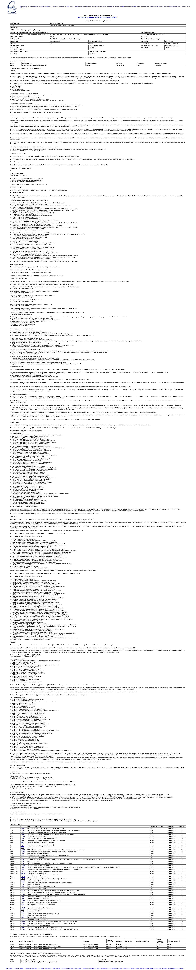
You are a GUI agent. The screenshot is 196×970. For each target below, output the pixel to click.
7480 (22, 863)
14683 (22, 884)
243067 (23, 828)
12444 (22, 867)
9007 (22, 871)
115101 (23, 881)
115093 (23, 925)
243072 (23, 852)
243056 (23, 921)
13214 (22, 840)
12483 (22, 912)
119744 (23, 842)
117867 (23, 875)
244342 (23, 836)
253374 (23, 894)
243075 (23, 830)
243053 (23, 929)
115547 (23, 914)
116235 (23, 908)
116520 (23, 883)
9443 (22, 853)
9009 (22, 859)
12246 (22, 855)
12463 (22, 917)
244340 (23, 900)
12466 (22, 898)
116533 (23, 890)
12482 (22, 904)
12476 (22, 844)
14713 (22, 919)
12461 (22, 861)
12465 (22, 896)
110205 (23, 892)
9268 (22, 906)
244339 (23, 927)
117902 (23, 879)
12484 (22, 910)
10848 (22, 915)
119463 (23, 857)
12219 (22, 846)
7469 (22, 869)
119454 (23, 865)
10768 (22, 888)
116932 (23, 877)
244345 (23, 834)
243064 (23, 923)
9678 (22, 902)
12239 (22, 838)
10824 (22, 886)
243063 (23, 850)
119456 (23, 873)
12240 (22, 832)
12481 (22, 848)
